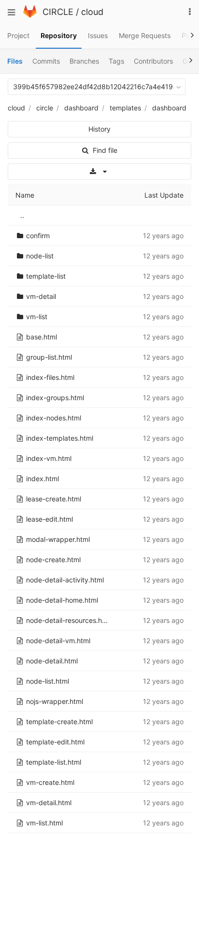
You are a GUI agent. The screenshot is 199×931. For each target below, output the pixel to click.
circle (44, 108)
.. (22, 215)
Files (15, 61)
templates (125, 108)
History (99, 129)
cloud (92, 12)
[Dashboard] (30, 15)
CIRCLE (58, 12)
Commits (46, 61)
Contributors (153, 61)
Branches (84, 61)
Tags (116, 61)
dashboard (81, 108)
